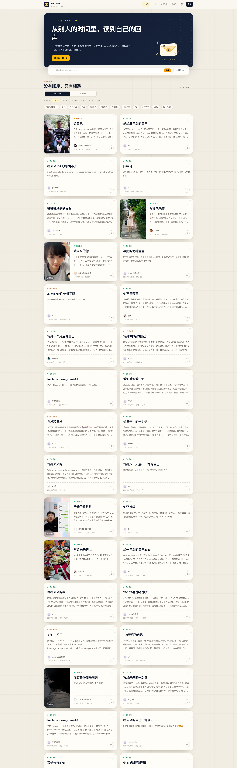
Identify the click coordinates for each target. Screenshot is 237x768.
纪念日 (156, 107)
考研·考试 (73, 107)
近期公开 (83, 94)
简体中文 (66, 100)
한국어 (91, 100)
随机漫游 (57, 94)
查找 (167, 70)
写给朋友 (126, 107)
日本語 (83, 100)
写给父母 (115, 107)
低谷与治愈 (167, 107)
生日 (136, 107)
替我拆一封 (180, 70)
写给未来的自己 (51, 107)
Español (99, 100)
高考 (63, 107)
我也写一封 (59, 58)
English (74, 100)
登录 (189, 4)
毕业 (83, 107)
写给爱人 (104, 107)
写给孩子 (92, 107)
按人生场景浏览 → (186, 87)
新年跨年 (145, 107)
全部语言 (56, 100)
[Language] (181, 4)
